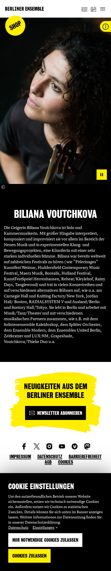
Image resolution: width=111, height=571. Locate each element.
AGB (48, 462)
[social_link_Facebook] (24, 446)
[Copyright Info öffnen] (3, 187)
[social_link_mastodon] (87, 446)
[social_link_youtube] (62, 446)
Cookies (65, 462)
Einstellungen (43, 527)
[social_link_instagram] (49, 446)
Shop (15, 25)
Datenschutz (18, 527)
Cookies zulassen (29, 556)
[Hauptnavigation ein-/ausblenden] (102, 9)
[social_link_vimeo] (75, 446)
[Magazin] (84, 8)
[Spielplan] (93, 9)
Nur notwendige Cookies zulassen (45, 540)
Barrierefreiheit (85, 456)
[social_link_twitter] (37, 446)
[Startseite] (24, 9)
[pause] (102, 174)
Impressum (20, 456)
